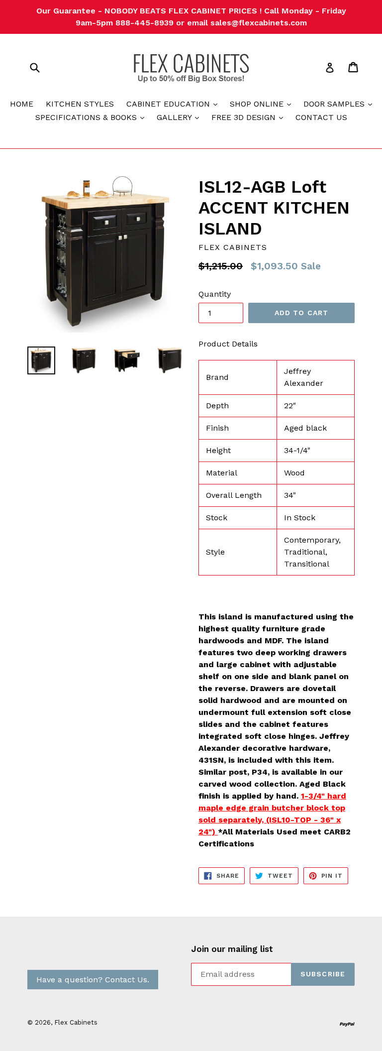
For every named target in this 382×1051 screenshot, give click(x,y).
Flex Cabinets (75, 1022)
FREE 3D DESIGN (249, 117)
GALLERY (180, 117)
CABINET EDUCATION (174, 104)
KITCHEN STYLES (80, 104)
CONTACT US (321, 117)
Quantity (214, 294)
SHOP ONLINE (263, 104)
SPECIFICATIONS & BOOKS (92, 117)
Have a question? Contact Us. (92, 979)
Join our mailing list (232, 949)
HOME (21, 104)
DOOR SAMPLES (340, 104)
